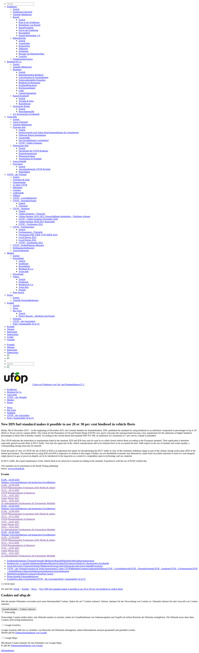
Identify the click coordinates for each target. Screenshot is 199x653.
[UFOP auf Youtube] (8, 358)
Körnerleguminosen (28, 153)
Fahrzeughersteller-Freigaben (32, 80)
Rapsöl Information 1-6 (29, 35)
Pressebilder (18, 258)
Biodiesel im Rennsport (29, 82)
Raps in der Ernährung (29, 22)
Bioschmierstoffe (26, 111)
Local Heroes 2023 (27, 237)
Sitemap (10, 329)
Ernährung (12, 6)
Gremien (17, 190)
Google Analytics (12, 625)
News (15, 308)
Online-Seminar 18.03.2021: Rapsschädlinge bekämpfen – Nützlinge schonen (54, 216)
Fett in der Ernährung (28, 30)
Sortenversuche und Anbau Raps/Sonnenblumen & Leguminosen (49, 132)
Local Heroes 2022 (27, 240)
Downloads (18, 274)
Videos (16, 276)
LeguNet (23, 56)
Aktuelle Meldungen (22, 14)
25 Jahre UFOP (20, 185)
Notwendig (9, 612)
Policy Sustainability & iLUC (26, 324)
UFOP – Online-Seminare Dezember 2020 (38, 219)
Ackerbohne (24, 43)
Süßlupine (23, 48)
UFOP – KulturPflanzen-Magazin (28, 245)
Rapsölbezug (25, 103)
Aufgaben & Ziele (21, 179)
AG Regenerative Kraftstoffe (26, 114)
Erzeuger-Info (19, 127)
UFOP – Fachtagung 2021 (31, 224)
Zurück (16, 9)
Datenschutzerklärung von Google (31, 632)
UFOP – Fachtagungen (23, 227)
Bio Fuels (17, 311)
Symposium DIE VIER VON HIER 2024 (38, 234)
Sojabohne (23, 51)
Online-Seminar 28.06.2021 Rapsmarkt (37, 221)
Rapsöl (16, 17)
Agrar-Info (12, 117)
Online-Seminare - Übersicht (32, 214)
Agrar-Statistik (19, 161)
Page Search (18, 292)
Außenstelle (18, 193)
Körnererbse (24, 46)
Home (16, 589)
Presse (10, 295)
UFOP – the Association (24, 321)
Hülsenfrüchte (19, 38)
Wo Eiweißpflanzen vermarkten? (34, 140)
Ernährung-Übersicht (22, 12)
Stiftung (16, 195)
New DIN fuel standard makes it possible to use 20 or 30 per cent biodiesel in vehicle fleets (81, 589)
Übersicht (23, 206)
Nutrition (17, 318)
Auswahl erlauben (9, 609)
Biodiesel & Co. (14, 61)
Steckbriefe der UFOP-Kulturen (33, 151)
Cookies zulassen (27, 609)
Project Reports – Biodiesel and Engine (37, 316)
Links (21, 90)
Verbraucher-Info (21, 145)
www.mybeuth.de (16, 468)
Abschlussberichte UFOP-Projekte (34, 169)
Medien (10, 253)
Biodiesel (17, 69)
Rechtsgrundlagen (27, 88)
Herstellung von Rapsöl (29, 25)
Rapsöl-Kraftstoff (21, 96)
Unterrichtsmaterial (27, 93)
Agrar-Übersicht (20, 122)
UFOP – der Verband (17, 174)
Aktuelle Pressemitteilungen (25, 300)
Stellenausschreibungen (23, 248)
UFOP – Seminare (21, 208)
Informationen (7, 650)
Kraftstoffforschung (28, 85)
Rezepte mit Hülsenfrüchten (31, 54)
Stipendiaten (24, 172)
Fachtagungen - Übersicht (30, 232)
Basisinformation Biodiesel (31, 75)
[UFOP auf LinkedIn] (8, 355)
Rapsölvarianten (26, 27)
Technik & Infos (26, 101)
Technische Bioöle (21, 106)
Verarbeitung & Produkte (30, 158)
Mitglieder (17, 187)
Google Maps (10, 638)
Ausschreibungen (21, 250)
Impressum (12, 332)
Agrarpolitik (24, 137)
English (22, 290)
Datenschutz (12, 334)
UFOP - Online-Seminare (30, 143)
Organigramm (19, 182)
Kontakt (10, 326)
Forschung (18, 164)
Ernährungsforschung (23, 59)
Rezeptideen (24, 33)
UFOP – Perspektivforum (24, 200)
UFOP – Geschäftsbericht (24, 198)
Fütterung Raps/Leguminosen (32, 135)
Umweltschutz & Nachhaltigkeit (33, 77)
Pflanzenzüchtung (27, 156)
